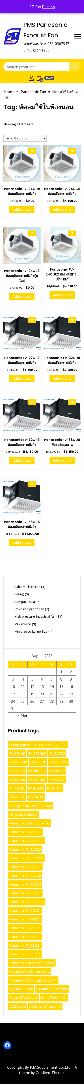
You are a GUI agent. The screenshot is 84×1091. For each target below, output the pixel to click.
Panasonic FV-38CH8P (26, 901)
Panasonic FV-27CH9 (25, 832)
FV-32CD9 (57, 753)
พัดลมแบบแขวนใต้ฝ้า (52, 989)
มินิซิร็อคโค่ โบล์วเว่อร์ (45, 1006)
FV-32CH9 (38, 762)
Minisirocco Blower (23, 814)
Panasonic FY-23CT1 (25, 954)
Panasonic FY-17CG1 (25, 910)
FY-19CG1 (17, 788)
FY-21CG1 (36, 788)
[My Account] (31, 77)
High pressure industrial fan (30, 805)
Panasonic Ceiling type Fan (29, 823)
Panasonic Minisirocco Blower (31, 963)
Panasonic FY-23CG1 (25, 945)
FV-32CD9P (18, 762)
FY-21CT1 (54, 788)
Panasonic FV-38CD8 (25, 875)
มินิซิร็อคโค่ (17, 1006)
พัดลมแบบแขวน (21, 989)
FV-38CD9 (57, 771)
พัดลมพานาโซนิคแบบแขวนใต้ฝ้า (33, 980)
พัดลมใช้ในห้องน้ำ (54, 997)
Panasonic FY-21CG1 (25, 928)
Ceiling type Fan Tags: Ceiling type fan (38, 744)
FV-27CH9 (17, 753)
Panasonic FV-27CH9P (26, 840)
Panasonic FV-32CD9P (26, 858)
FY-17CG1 (57, 779)
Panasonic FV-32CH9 (25, 867)
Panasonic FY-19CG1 (25, 919)
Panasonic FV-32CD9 (25, 849)
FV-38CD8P (37, 771)
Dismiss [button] (48, 6)
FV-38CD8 (17, 771)
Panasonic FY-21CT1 (25, 936)
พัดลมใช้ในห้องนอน (23, 997)
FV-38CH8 (17, 779)
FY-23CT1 (35, 797)
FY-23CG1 (17, 797)
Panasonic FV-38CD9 (25, 884)
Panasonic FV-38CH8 (25, 893)
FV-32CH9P (58, 762)
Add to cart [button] (22, 209)
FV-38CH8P (37, 779)
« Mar (23, 715)
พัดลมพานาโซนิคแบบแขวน (29, 971)
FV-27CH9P (37, 753)
